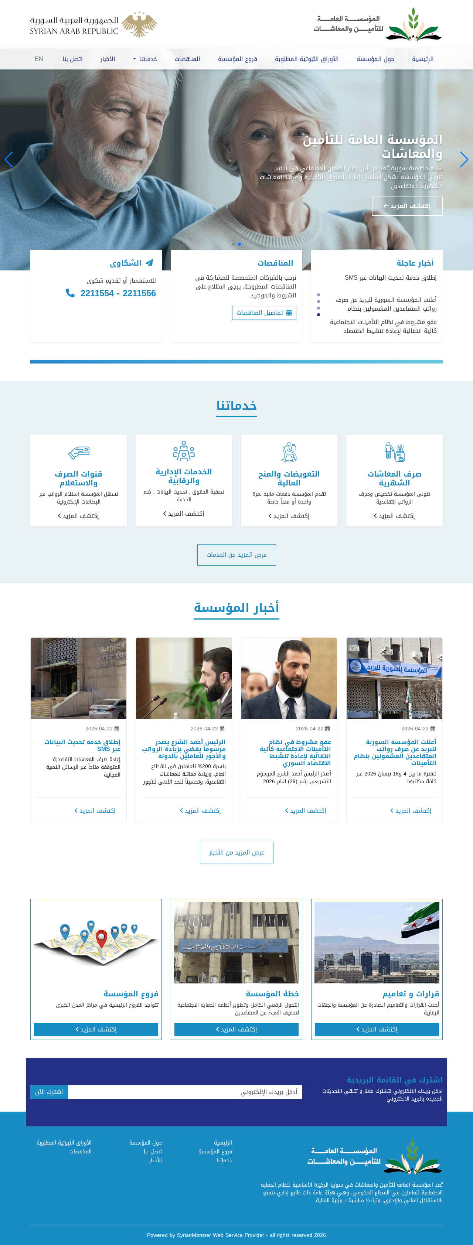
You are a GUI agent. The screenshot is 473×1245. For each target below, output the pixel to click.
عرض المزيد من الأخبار (236, 852)
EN (39, 59)
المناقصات (187, 59)
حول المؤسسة (375, 59)
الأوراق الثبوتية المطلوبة (307, 59)
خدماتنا (224, 1161)
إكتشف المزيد (410, 206)
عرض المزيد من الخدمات (237, 554)
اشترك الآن (49, 1092)
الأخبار (108, 59)
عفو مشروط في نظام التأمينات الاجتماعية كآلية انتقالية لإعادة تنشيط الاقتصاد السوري (383, 312)
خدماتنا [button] (147, 59)
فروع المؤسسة (237, 59)
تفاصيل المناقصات (261, 312)
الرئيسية (423, 59)
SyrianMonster (194, 1235)
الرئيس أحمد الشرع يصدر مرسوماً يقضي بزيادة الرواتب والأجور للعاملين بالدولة (386, 330)
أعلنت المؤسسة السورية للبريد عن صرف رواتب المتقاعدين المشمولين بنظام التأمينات (386, 289)
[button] (464, 159)
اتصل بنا (72, 59)
